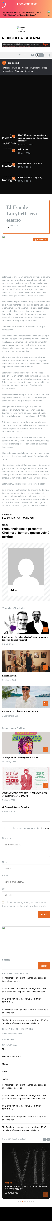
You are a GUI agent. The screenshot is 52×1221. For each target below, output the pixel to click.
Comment (7, 838)
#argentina (8, 71)
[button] (44, 1139)
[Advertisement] (26, 106)
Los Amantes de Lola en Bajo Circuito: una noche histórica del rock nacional (25, 638)
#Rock (45, 68)
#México (16, 68)
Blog (4, 1049)
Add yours (45, 828)
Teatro (5, 1079)
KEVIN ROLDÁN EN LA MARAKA (20, 711)
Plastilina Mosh (9, 676)
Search (6, 959)
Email (5, 875)
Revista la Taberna (21, 38)
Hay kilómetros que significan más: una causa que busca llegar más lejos (33, 138)
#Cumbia (19, 71)
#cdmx (25, 68)
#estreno (29, 71)
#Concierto (35, 68)
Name (5, 862)
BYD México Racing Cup (30, 177)
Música (5, 1064)
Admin (9, 228)
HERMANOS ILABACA (30, 163)
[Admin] (26, 566)
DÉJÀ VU (23, 149)
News (4, 1071)
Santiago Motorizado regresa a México (20, 757)
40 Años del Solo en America (15, 807)
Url (3, 889)
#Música (7, 68)
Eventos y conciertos (11, 1056)
